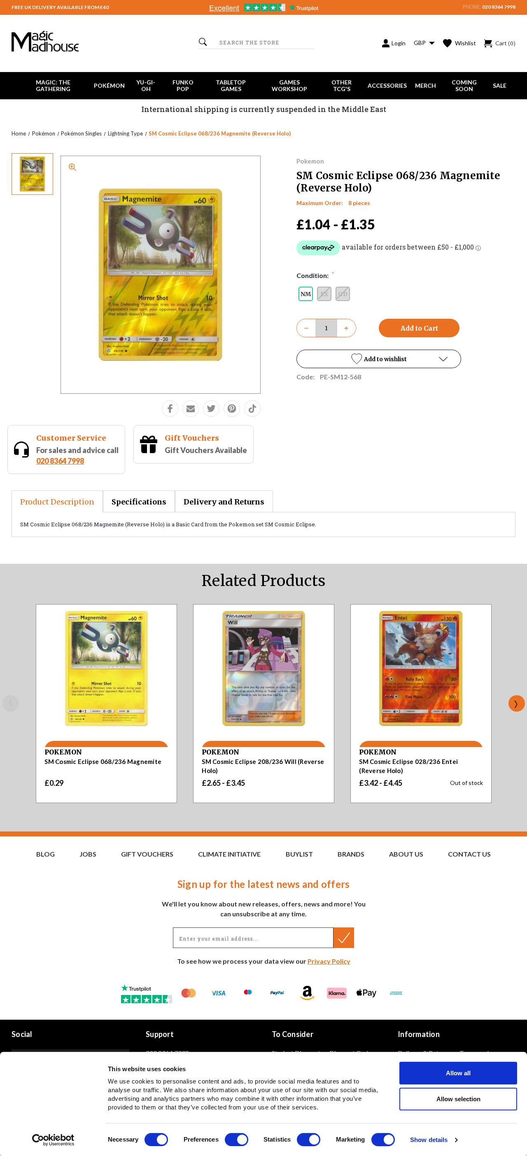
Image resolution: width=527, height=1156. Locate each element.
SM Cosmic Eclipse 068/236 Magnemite (102, 761)
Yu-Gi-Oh (145, 85)
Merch (425, 85)
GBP (420, 42)
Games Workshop (289, 85)
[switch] (236, 1139)
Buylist (299, 854)
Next (516, 703)
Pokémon (109, 85)
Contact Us (469, 854)
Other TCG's (341, 85)
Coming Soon (464, 85)
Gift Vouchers (192, 438)
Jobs (87, 854)
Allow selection (458, 1098)
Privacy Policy (329, 961)
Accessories (387, 85)
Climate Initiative (229, 854)
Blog (45, 854)
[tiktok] (252, 408)
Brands (351, 854)
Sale (499, 85)
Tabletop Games (231, 85)
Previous (10, 703)
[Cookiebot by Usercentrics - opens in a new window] (53, 1140)
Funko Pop (183, 85)
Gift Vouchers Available (206, 450)
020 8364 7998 (498, 7)
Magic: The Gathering (53, 85)
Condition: (315, 275)
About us (406, 854)
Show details (429, 1140)
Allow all (458, 1073)
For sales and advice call (77, 455)
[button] (378, 359)
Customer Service (71, 438)
